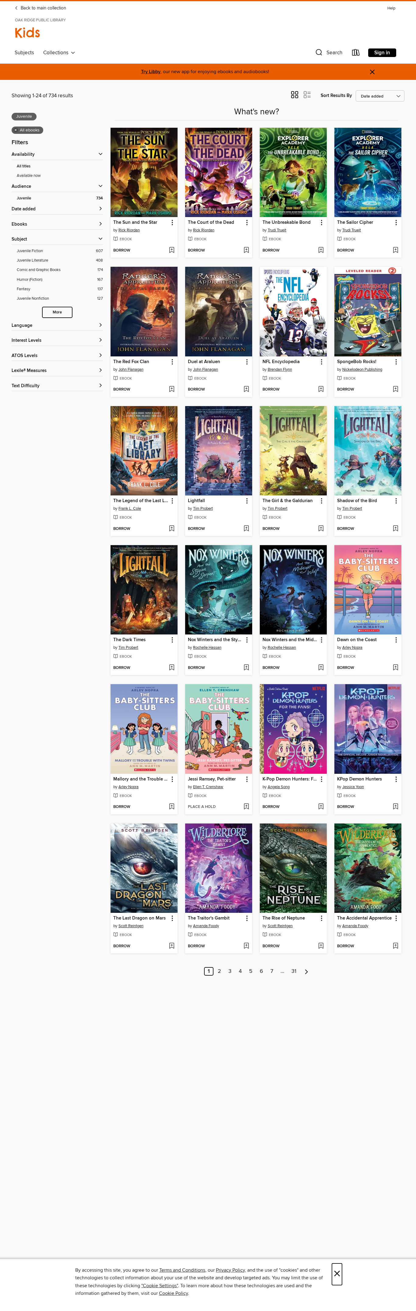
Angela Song (279, 786)
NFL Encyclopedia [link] (281, 362)
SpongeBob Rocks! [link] (356, 362)
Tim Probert (203, 508)
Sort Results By (336, 95)
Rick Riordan (129, 230)
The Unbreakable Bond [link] (287, 222)
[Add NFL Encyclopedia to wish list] (321, 390)
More (57, 312)
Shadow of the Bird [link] (357, 501)
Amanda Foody (206, 925)
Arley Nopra (352, 647)
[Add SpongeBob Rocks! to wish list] (395, 390)
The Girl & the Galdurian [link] (288, 501)
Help (391, 8)
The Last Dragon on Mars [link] (139, 918)
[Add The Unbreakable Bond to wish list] (321, 251)
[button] (328, 54)
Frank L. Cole (129, 508)
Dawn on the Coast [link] (357, 640)
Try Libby (150, 72)
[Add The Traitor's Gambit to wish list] (246, 946)
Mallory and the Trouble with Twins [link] (141, 779)
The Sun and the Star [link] (135, 222)
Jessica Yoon (353, 786)
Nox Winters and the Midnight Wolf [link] (290, 640)
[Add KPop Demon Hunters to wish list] (395, 807)
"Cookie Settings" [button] (159, 1286)
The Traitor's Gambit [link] (209, 918)
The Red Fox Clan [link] (131, 362)
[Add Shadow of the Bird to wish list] (395, 529)
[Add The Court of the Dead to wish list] (246, 251)
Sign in (382, 52)
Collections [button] (57, 52)
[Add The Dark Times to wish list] (171, 668)
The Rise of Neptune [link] (284, 918)
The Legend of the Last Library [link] (141, 501)
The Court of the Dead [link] (211, 222)
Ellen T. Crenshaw (208, 786)
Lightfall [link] (196, 501)
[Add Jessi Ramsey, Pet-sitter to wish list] (246, 807)
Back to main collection (42, 8)
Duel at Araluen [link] (204, 362)
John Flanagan (130, 369)
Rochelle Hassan (207, 647)
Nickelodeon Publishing (362, 369)
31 (293, 971)
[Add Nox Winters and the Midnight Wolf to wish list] (321, 668)
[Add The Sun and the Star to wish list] (171, 251)
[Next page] (306, 971)
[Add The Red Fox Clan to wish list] (171, 390)
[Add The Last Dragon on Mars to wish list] (171, 946)
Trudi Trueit (277, 230)
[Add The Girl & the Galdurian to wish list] (321, 529)
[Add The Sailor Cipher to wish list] (395, 251)
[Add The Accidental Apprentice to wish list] (395, 946)
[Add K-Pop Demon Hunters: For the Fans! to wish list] (321, 807)
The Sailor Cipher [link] (355, 222)
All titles (23, 166)
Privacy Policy (230, 1270)
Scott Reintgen (130, 925)
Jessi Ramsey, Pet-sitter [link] (212, 779)
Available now (29, 175)
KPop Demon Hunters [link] (359, 779)
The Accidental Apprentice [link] (364, 918)
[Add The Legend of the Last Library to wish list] (171, 529)
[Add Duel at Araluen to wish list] (246, 390)
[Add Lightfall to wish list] (246, 529)
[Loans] (356, 54)
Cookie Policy (173, 1293)
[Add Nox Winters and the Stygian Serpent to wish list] (246, 668)
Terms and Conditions (182, 1270)
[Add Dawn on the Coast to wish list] (395, 668)
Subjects (24, 52)
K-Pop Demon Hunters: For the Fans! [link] (290, 779)
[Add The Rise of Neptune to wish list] (321, 946)
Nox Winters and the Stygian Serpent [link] (216, 640)
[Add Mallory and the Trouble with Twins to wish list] (171, 807)
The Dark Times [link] (129, 640)
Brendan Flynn (280, 369)
